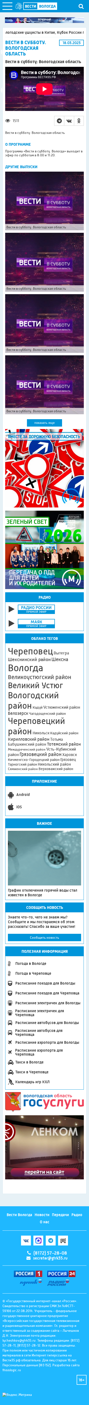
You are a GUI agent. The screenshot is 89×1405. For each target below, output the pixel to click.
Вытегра (61, 653)
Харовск (69, 754)
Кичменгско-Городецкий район (34, 759)
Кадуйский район (64, 733)
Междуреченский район (26, 749)
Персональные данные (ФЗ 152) (26, 1365)
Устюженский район (61, 707)
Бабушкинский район (27, 744)
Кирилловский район (28, 739)
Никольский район (54, 764)
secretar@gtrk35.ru (50, 1258)
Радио (76, 1214)
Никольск (41, 733)
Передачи (60, 1214)
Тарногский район (22, 764)
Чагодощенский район (47, 713)
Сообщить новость (44, 937)
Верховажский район (56, 769)
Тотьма (56, 739)
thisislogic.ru (11, 1370)
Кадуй (38, 707)
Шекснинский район (29, 659)
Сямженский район (23, 769)
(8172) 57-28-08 (50, 1253)
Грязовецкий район (41, 754)
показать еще (44, 423)
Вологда (25, 668)
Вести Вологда (19, 1214)
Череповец (30, 651)
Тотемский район (64, 744)
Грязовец (68, 759)
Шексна (59, 659)
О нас (44, 1222)
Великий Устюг (35, 685)
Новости (42, 1214)
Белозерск (18, 713)
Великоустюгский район (39, 677)
